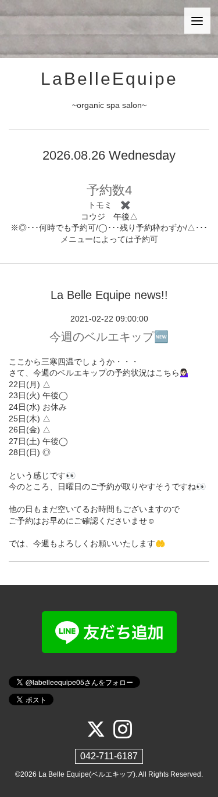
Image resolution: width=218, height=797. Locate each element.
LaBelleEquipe (109, 78)
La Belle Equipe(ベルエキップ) (86, 774)
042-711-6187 (109, 756)
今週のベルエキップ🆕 (109, 336)
